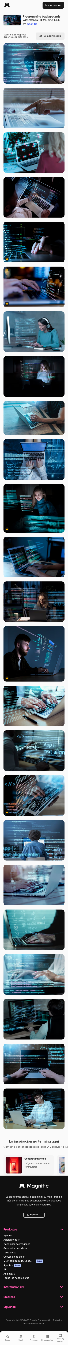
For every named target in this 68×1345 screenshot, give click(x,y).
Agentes (11, 1265)
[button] (34, 1215)
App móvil (9, 1273)
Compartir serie (52, 35)
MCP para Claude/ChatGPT (22, 1260)
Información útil (13, 1287)
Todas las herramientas (16, 1277)
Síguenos (9, 1307)
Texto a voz (9, 1252)
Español (34, 1214)
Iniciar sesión (53, 5)
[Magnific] (7, 5)
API (5, 1269)
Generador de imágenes (16, 1244)
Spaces (7, 1235)
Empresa (9, 1297)
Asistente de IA (11, 1239)
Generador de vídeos (15, 1248)
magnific (32, 24)
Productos (10, 1229)
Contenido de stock (14, 1256)
